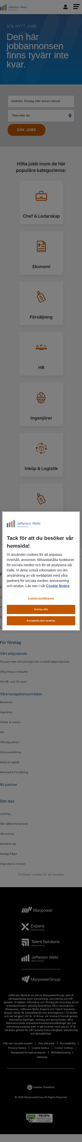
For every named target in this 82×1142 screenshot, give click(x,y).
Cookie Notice (58, 586)
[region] (41, 571)
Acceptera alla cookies (41, 620)
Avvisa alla (41, 609)
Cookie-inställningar (41, 598)
